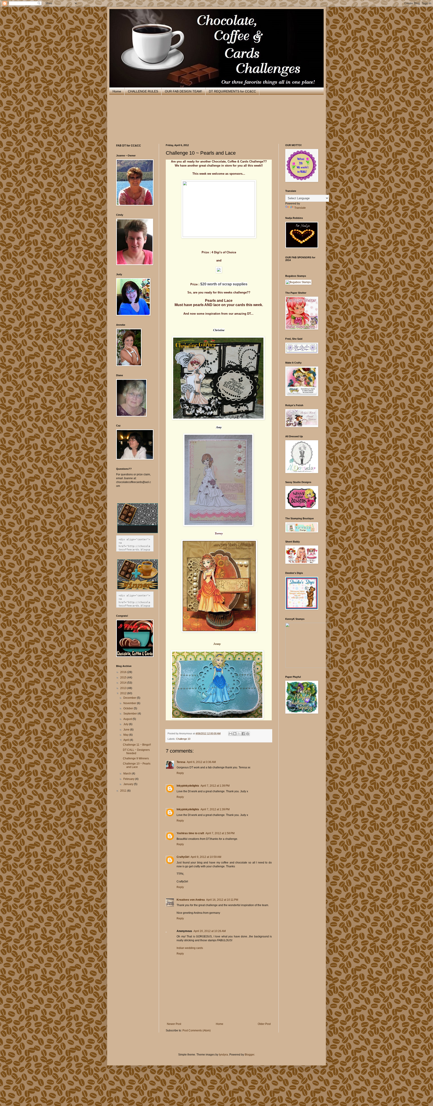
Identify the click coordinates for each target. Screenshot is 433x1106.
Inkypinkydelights (188, 785)
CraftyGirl (183, 857)
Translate (300, 207)
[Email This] (230, 733)
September (130, 713)
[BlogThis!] (235, 733)
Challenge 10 (183, 738)
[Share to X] (239, 733)
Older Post (264, 1024)
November (130, 703)
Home (117, 91)
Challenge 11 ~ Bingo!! (137, 744)
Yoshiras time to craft (190, 833)
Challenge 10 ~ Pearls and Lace (136, 765)
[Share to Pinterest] (247, 733)
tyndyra (223, 1054)
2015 (123, 677)
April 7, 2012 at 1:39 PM (215, 785)
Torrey (219, 533)
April (126, 740)
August (128, 719)
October (128, 708)
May (126, 734)
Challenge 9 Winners (136, 758)
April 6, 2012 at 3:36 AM (201, 762)
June (126, 729)
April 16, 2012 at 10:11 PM (222, 899)
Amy (219, 427)
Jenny (217, 644)
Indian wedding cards (190, 948)
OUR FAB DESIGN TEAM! (183, 91)
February (129, 779)
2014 (123, 682)
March (127, 773)
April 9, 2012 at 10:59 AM (206, 857)
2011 (123, 790)
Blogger (249, 1054)
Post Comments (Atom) (196, 1030)
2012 (123, 693)
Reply (180, 773)
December (130, 697)
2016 (123, 672)
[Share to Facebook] (243, 733)
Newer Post (174, 1024)
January (128, 784)
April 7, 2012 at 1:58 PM (220, 833)
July (126, 724)
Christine (219, 330)
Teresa (181, 762)
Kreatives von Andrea (191, 899)
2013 (123, 688)
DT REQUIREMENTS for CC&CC (232, 91)
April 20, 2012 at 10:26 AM (209, 931)
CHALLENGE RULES (143, 91)
